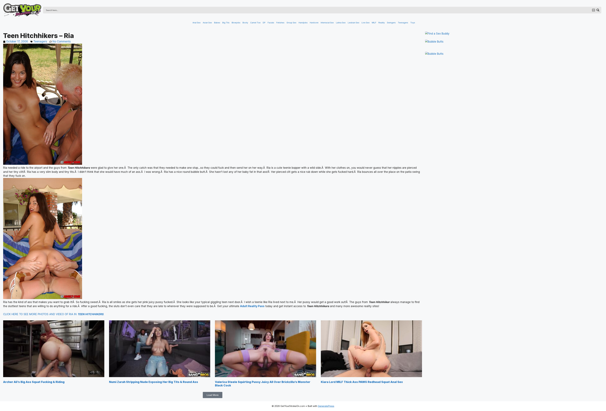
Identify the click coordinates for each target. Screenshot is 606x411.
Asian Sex (207, 22)
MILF (374, 22)
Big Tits (225, 22)
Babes (217, 22)
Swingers (391, 22)
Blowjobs (236, 22)
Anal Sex (197, 22)
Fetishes (280, 22)
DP (264, 22)
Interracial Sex (327, 22)
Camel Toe (255, 22)
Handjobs (303, 22)
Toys (412, 22)
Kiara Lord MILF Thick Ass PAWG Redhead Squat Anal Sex (362, 382)
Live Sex (366, 22)
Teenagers (403, 22)
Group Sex (291, 22)
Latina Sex (341, 22)
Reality (381, 22)
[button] (212, 395)
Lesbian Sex (353, 22)
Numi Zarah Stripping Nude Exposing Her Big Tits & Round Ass (153, 382)
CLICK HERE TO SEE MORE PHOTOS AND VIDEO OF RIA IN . (53, 314)
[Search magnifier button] (598, 10)
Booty (245, 22)
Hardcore (314, 22)
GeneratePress (326, 406)
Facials (271, 22)
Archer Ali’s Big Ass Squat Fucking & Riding (34, 382)
